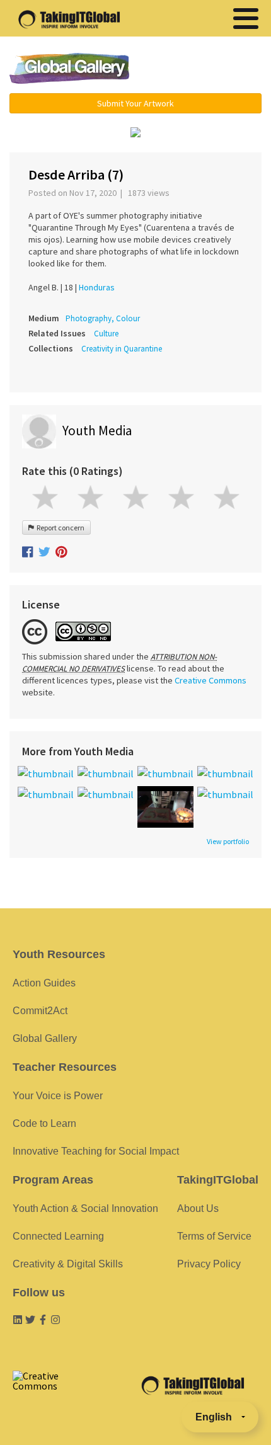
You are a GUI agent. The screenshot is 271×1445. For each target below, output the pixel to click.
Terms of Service (214, 1236)
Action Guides (44, 983)
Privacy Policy (209, 1264)
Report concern (59, 527)
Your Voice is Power (58, 1095)
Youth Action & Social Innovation (85, 1208)
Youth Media (97, 430)
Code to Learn (44, 1123)
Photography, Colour (103, 318)
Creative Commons (210, 680)
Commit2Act (40, 1010)
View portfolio (228, 841)
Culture (106, 333)
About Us (198, 1208)
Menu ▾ (205, 69)
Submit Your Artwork (135, 103)
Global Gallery (69, 68)
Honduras (97, 287)
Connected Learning (58, 1236)
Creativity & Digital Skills (68, 1264)
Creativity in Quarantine (121, 348)
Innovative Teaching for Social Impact (96, 1151)
